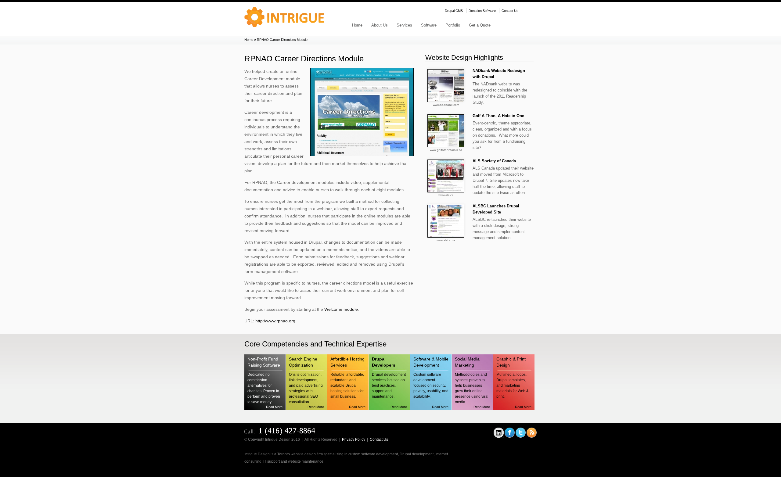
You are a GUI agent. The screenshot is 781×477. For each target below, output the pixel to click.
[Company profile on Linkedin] (499, 436)
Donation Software (482, 11)
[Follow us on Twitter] (521, 436)
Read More (274, 407)
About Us (379, 25)
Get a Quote (480, 25)
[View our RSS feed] (532, 436)
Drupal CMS (454, 11)
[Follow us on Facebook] (510, 436)
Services (404, 25)
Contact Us (510, 11)
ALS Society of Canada (494, 161)
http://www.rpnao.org (275, 320)
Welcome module (341, 309)
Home (357, 25)
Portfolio (452, 25)
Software (429, 25)
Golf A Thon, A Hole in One (498, 115)
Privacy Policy (353, 439)
